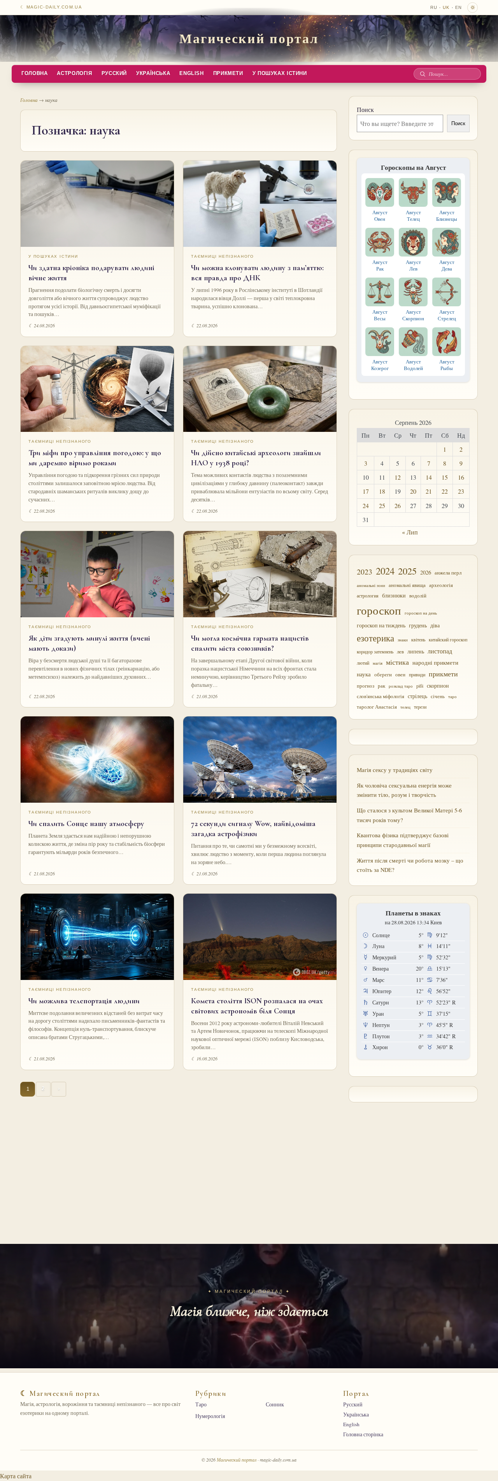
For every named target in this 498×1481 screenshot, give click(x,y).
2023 (364, 571)
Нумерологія (210, 1416)
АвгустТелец (413, 215)
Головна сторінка (363, 1434)
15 (445, 477)
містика (397, 662)
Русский (114, 73)
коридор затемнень (375, 652)
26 (398, 505)
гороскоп (379, 610)
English (191, 73)
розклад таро (401, 686)
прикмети (443, 673)
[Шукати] (422, 73)
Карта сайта (16, 1476)
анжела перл (448, 572)
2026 (425, 572)
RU (433, 7)
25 (382, 505)
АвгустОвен (380, 215)
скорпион (438, 685)
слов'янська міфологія (380, 696)
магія (377, 663)
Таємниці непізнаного (222, 256)
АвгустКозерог (380, 365)
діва (435, 625)
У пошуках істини (280, 73)
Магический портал (248, 38)
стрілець (417, 696)
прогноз (365, 685)
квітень (418, 640)
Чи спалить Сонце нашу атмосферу (86, 823)
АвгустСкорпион (413, 315)
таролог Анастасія (377, 706)
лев (400, 651)
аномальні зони (371, 585)
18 (382, 491)
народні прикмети (435, 662)
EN (458, 7)
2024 (385, 570)
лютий (363, 663)
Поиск (365, 109)
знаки (403, 640)
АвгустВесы (380, 315)
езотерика (375, 638)
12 (398, 477)
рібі (419, 686)
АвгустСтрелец (447, 315)
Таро (201, 1404)
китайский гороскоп (448, 640)
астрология (368, 595)
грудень (418, 625)
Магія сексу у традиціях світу (395, 770)
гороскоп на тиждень (381, 625)
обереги (383, 674)
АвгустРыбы (446, 365)
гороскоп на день (421, 613)
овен (400, 674)
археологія (441, 585)
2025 (407, 570)
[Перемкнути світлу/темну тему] (472, 7)
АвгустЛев (413, 265)
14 (429, 477)
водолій (417, 595)
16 (461, 477)
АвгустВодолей (413, 365)
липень (415, 651)
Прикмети (228, 73)
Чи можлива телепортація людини (84, 1001)
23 (461, 491)
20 (413, 491)
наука (364, 674)
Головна (34, 73)
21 (429, 491)
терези (420, 707)
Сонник (275, 1404)
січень (438, 696)
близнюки (394, 595)
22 (445, 491)
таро (452, 696)
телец (405, 707)
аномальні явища (407, 585)
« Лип (410, 532)
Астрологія (74, 73)
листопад (440, 651)
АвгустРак (380, 265)
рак (381, 685)
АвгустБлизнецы (446, 215)
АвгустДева (446, 265)
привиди (417, 675)
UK (446, 7)
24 (366, 505)
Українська (153, 73)
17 (366, 491)
